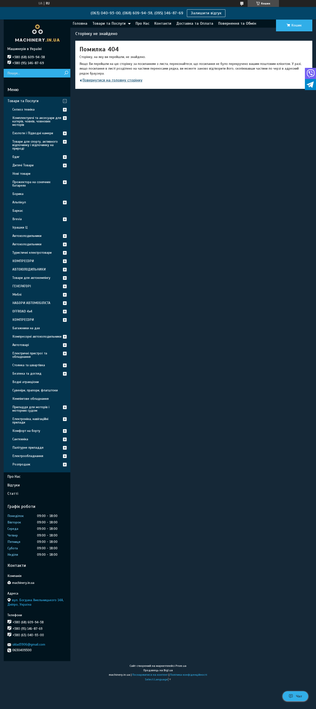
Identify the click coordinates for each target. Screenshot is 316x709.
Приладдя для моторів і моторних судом (30, 409)
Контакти (162, 23)
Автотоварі (20, 345)
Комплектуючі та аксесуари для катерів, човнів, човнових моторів (36, 121)
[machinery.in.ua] (37, 33)
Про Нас (142, 23)
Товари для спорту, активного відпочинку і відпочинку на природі (35, 145)
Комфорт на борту (26, 431)
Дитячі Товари (23, 165)
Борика (17, 194)
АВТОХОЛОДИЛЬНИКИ (29, 269)
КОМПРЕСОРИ (23, 261)
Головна (80, 23)
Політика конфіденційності (188, 674)
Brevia (17, 219)
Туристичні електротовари (32, 252)
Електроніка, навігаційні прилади (30, 420)
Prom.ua (181, 666)
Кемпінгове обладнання (30, 399)
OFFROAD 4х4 (22, 311)
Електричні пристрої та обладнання (29, 355)
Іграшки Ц (19, 227)
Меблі (16, 294)
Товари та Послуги (109, 23)
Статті (12, 493)
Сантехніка (20, 439)
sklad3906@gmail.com (28, 644)
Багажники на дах (26, 328)
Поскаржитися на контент (150, 674)
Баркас (17, 211)
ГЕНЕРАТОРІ (21, 286)
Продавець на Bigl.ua (158, 670)
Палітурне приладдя (27, 447)
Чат (299, 696)
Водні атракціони (25, 382)
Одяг (16, 157)
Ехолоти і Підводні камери (32, 133)
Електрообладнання (27, 456)
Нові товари (21, 174)
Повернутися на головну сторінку (112, 80)
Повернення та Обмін (237, 23)
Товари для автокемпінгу (31, 278)
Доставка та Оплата (194, 23)
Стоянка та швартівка (28, 365)
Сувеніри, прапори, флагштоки (35, 390)
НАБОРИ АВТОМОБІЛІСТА (31, 303)
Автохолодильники (26, 236)
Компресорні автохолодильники (36, 336)
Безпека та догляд (26, 373)
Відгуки (13, 485)
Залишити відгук (206, 13)
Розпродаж (21, 464)
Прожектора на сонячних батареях (31, 184)
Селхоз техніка (23, 109)
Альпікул (19, 202)
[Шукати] (66, 73)
